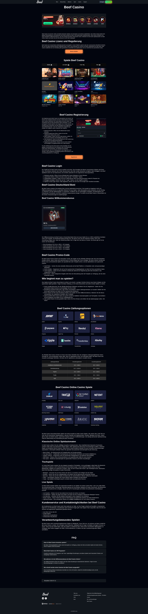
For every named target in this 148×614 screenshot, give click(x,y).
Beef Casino (89, 601)
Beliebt (48, 64)
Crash (81, 64)
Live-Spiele (65, 64)
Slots (97, 64)
